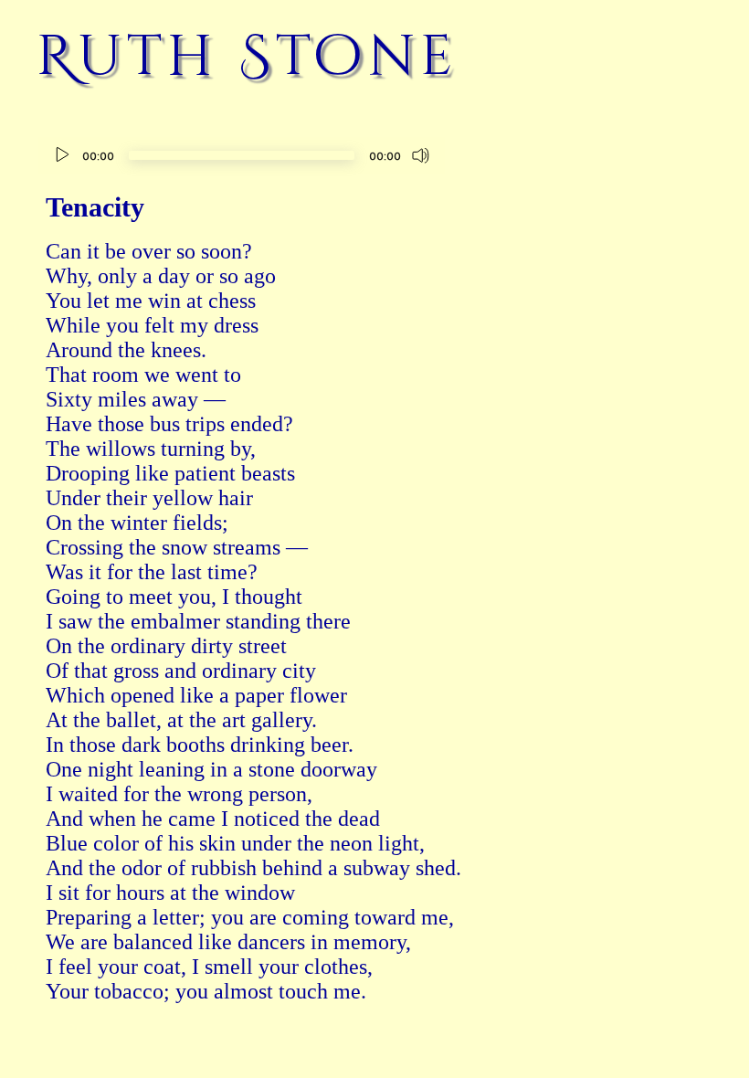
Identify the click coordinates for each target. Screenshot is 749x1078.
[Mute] (421, 155)
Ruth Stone (248, 56)
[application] (241, 158)
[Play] (62, 155)
